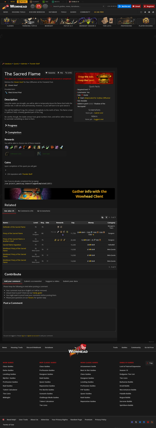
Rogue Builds (125, 397)
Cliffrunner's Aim (16, 154)
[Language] (153, 12)
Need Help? (11, 420)
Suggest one (98, 119)
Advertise (45, 420)
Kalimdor (24, 64)
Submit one (98, 113)
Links (70, 73)
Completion (14, 132)
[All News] (5, 1)
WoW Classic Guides (89, 362)
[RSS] (152, 422)
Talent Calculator (10, 390)
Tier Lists (7, 393)
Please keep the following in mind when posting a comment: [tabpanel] (30, 310)
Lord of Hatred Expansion (130, 366)
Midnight (6, 397)
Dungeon (111, 233)
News (5, 12)
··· (63, 2)
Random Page (76, 420)
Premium (88, 420)
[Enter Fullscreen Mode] (141, 12)
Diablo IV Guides (127, 362)
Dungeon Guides (46, 374)
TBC (46, 2)
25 (92, 240)
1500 (88, 232)
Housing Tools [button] (18, 12)
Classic (36, 2)
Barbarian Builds (126, 382)
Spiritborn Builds (126, 405)
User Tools (23, 420)
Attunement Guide (88, 366)
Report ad (151, 341)
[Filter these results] (106, 217)
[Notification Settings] (145, 12)
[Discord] (132, 422)
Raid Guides (7, 386)
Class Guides (8, 366)
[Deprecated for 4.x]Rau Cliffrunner (97, 98)
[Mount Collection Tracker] (60, 193)
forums (31, 298)
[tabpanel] (59, 242)
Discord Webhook (37, 12)
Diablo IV (75, 2)
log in (23, 336)
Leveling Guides (9, 374)
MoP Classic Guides (48, 362)
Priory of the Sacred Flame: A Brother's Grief (14, 240)
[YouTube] (148, 422)
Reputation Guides (47, 386)
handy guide (37, 293)
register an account (33, 336)
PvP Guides (85, 390)
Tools (115, 347)
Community (85, 12)
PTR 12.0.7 (45, 6)
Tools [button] (63, 12)
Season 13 (124, 370)
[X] (136, 422)
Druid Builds (124, 386)
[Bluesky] (140, 422)
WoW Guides (8, 362)
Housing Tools (17, 347)
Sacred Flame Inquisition (12, 245)
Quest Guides (45, 382)
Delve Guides (8, 370)
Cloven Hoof (18, 82)
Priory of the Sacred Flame (13, 233)
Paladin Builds (125, 393)
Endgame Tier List (127, 374)
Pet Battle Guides (47, 390)
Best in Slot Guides (88, 370)
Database (53, 12)
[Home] (15, 6)
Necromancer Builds (128, 390)
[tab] (9, 211)
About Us (34, 420)
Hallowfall (111, 245)
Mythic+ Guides (9, 378)
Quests (16, 64)
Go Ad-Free (99, 12)
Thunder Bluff (34, 64)
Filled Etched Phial (14, 92)
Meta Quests (111, 249)
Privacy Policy (100, 420)
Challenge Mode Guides (49, 397)
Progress (12, 125)
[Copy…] (102, 217)
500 (97, 240)
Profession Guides (10, 382)
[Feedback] (149, 12)
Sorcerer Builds (126, 401)
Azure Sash (46, 154)
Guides (73, 12)
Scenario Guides (46, 393)
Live (32, 6)
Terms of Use (8, 425)
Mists (57, 2)
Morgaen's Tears (111, 227)
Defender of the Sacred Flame (14, 227)
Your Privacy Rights (60, 420)
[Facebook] (144, 422)
